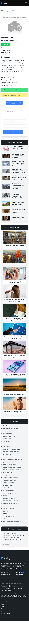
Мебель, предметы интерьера (11, 467)
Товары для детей (8, 508)
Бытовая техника (7, 431)
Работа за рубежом (8, 490)
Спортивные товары (8, 498)
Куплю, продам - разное (9, 464)
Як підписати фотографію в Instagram (12, 586)
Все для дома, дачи (8, 436)
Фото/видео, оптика (8, 516)
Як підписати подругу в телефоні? (11, 584)
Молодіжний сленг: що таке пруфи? (11, 588)
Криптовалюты (5, 613)
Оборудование (6, 475)
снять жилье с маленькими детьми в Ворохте (12, 540)
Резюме (4, 495)
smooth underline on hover (9, 542)
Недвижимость (7, 472)
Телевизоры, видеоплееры (10, 503)
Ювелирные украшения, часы (11, 521)
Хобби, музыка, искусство (10, 519)
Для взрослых (6, 444)
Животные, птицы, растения (11, 449)
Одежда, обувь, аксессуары (11, 477)
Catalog (4, 3)
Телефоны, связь (7, 506)
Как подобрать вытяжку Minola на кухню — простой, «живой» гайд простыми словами (14, 595)
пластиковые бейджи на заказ (10, 537)
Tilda (2, 604)
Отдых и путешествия (9, 480)
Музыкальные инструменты (11, 470)
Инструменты (6, 454)
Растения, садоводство (9, 493)
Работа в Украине (7, 488)
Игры (2, 611)
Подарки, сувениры (8, 482)
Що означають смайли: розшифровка (12, 593)
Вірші (2, 606)
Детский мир (6, 441)
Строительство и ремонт (10, 501)
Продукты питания (8, 485)
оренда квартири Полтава (9, 533)
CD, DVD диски (6, 426)
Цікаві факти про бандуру (8, 590)
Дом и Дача (6, 446)
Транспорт (5, 511)
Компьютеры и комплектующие (12, 459)
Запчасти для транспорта (10, 451)
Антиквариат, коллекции (10, 428)
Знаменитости (5, 609)
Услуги (4, 513)
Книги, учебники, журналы (10, 457)
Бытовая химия (7, 433)
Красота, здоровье (8, 462)
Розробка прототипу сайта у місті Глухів (13, 535)
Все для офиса (7, 439)
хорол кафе (5, 544)
